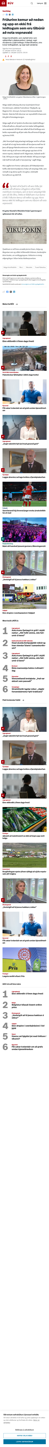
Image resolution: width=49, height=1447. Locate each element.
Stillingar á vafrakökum (24, 1430)
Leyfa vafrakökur (24, 1442)
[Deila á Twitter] (9, 14)
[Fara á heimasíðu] (8, 3)
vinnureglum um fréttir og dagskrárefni (33, 284)
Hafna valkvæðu (24, 1436)
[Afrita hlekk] (4, 14)
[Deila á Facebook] (7, 14)
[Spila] (25, 231)
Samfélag (6, 11)
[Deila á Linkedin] (12, 14)
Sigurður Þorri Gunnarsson (12, 49)
